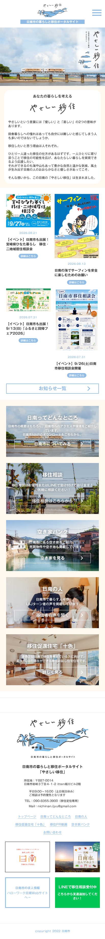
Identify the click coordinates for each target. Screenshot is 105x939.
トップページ (27, 817)
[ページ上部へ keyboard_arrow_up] (52, 704)
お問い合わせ (52, 833)
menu (97, 13)
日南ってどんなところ (55, 817)
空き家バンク (80, 825)
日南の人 (81, 817)
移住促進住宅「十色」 (30, 825)
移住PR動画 (58, 825)
